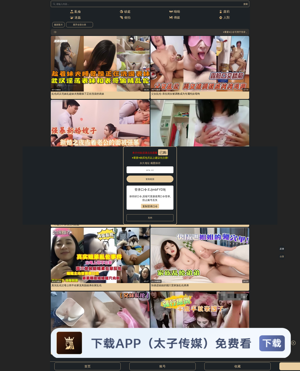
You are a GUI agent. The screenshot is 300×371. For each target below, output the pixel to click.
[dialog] (150, 185)
